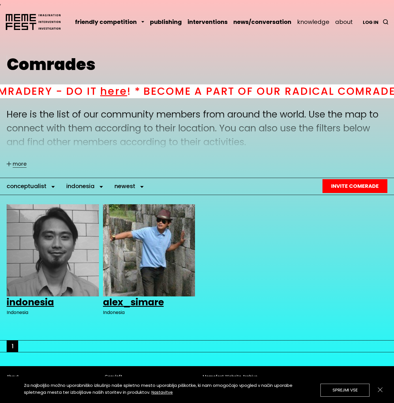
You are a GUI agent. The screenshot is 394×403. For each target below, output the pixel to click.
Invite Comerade (355, 186)
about (344, 21)
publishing (166, 21)
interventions (207, 21)
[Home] (36, 22)
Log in (370, 22)
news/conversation (262, 21)
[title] (385, 22)
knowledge (313, 21)
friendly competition (106, 21)
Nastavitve (162, 392)
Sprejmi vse (345, 390)
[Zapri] (380, 390)
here (81, 91)
